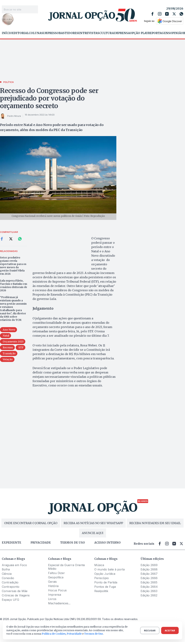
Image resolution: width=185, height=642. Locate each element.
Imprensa (122, 33)
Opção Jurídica (104, 573)
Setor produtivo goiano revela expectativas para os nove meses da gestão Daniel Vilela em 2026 (13, 265)
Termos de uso (72, 542)
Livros (52, 599)
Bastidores (68, 33)
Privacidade (41, 542)
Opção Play (139, 33)
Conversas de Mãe (14, 591)
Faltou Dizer (56, 573)
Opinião (176, 33)
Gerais (52, 581)
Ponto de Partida (105, 582)
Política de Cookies (54, 633)
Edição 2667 (149, 573)
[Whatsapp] (181, 14)
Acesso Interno (107, 542)
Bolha (6, 569)
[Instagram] (160, 14)
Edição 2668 (149, 569)
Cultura (106, 33)
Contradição (10, 582)
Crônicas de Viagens (16, 595)
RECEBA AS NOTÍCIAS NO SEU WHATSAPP (93, 523)
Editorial (20, 33)
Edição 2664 (149, 586)
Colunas (36, 33)
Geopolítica (55, 577)
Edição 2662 (149, 595)
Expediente (11, 542)
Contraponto (10, 586)
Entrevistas (88, 33)
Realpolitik (101, 591)
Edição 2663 (149, 591)
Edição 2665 (149, 582)
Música (99, 565)
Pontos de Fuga (105, 586)
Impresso (51, 33)
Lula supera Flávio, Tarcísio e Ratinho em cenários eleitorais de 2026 (13, 285)
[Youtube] (167, 14)
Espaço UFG (10, 599)
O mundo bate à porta (109, 569)
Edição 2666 (149, 578)
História (53, 586)
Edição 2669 (149, 565)
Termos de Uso (93, 633)
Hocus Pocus (57, 590)
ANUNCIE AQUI (92, 533)
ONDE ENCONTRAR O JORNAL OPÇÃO (30, 523)
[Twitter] (174, 14)
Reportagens (159, 33)
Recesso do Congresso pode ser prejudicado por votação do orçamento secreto (49, 98)
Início (7, 33)
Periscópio (101, 578)
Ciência (7, 573)
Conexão (8, 578)
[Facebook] (152, 14)
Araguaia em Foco (14, 565)
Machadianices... (59, 603)
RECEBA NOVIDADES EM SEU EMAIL (155, 523)
